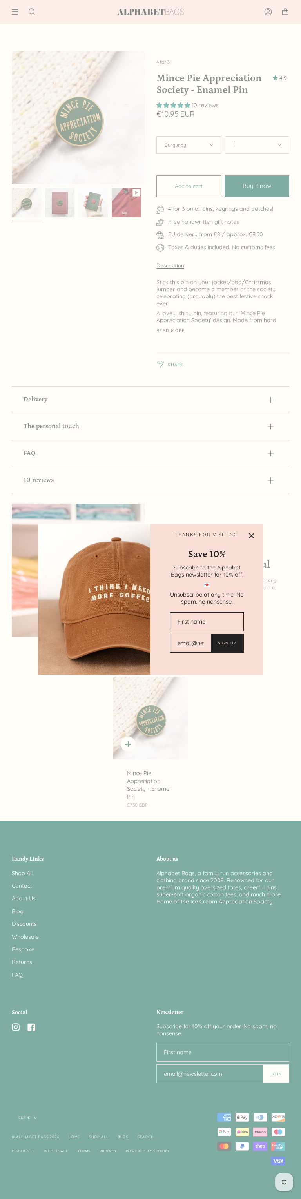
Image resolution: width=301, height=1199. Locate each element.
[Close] (252, 536)
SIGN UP (227, 643)
